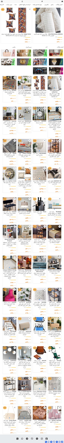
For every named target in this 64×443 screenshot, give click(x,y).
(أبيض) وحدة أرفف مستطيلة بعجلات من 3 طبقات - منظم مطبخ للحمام (9, 242)
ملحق (52, 4)
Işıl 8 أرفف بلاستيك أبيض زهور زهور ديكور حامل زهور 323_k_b (24, 304)
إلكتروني (46, 4)
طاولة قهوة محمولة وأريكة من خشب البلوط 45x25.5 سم (55, 241)
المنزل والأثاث (59, 4)
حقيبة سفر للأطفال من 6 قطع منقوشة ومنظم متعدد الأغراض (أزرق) (54, 213)
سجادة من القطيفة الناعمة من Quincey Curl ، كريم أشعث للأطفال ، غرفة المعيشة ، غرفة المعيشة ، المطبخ (54, 125)
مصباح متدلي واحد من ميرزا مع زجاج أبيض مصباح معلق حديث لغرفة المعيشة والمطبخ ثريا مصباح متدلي (24, 364)
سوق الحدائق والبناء (37, 4)
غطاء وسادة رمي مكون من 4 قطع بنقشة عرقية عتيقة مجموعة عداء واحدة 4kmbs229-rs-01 (16, 34)
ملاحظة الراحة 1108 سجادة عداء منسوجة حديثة (25, 422)
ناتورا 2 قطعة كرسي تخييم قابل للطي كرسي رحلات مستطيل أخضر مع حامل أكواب (55, 363)
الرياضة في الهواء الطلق (24, 4)
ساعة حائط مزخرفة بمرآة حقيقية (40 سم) (9, 182)
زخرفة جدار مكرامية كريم (39, 154)
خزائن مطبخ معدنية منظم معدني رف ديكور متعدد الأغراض (55, 304)
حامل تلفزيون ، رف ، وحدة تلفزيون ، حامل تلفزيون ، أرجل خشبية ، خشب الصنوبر (9, 123)
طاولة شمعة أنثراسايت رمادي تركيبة (54, 271)
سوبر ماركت (9, 4)
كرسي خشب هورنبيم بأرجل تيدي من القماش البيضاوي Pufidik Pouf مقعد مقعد (54, 334)
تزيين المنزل (28, 47)
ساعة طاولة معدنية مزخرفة (40, 121)
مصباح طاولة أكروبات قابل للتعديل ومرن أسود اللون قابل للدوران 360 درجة (24, 272)
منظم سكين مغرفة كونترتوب (39, 212)
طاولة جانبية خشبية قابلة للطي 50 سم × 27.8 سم (54, 182)
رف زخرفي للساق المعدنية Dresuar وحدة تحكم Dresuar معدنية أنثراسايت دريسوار (9, 394)
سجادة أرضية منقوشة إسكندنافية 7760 (55, 393)
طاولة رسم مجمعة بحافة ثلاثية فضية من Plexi (39, 272)
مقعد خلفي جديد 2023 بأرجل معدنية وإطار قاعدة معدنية (9, 213)
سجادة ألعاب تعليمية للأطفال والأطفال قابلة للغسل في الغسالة (9, 333)
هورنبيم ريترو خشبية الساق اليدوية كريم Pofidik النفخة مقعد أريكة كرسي (24, 93)
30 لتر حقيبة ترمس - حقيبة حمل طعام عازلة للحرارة (39, 333)
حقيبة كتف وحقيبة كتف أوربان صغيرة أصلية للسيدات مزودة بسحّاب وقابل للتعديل (9, 423)
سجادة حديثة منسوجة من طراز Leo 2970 (39, 182)
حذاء (16, 4)
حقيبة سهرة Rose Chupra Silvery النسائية (25, 333)
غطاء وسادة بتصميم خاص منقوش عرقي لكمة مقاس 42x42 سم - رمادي (39, 305)
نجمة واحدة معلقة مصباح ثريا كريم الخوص (24, 212)
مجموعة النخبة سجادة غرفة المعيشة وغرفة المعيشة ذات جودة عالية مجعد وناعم (39, 394)
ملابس (13, 47)
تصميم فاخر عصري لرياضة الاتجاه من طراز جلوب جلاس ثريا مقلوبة (10, 363)
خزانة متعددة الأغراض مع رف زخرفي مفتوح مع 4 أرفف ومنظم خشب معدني (40, 242)
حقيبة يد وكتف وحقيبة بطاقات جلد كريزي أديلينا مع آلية (39, 362)
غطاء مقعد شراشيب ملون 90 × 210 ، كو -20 (24, 155)
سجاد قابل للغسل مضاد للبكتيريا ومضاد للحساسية (9, 92)
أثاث (46, 47)
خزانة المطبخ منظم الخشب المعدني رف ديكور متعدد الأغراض (54, 155)
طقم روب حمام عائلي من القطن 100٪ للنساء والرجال (10, 155)
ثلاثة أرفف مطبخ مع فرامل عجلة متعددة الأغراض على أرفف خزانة (24, 394)
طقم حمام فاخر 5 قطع (54, 421)
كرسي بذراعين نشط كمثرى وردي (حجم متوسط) (10, 304)
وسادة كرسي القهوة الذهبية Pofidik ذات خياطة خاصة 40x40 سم (39, 423)
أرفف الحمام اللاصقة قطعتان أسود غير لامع (24, 122)
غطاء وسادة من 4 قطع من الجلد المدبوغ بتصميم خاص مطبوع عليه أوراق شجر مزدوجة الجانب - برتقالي (24, 184)
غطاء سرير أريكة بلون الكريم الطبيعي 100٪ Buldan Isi (48, 34)
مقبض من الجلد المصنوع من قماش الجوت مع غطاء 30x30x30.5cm (24, 242)
